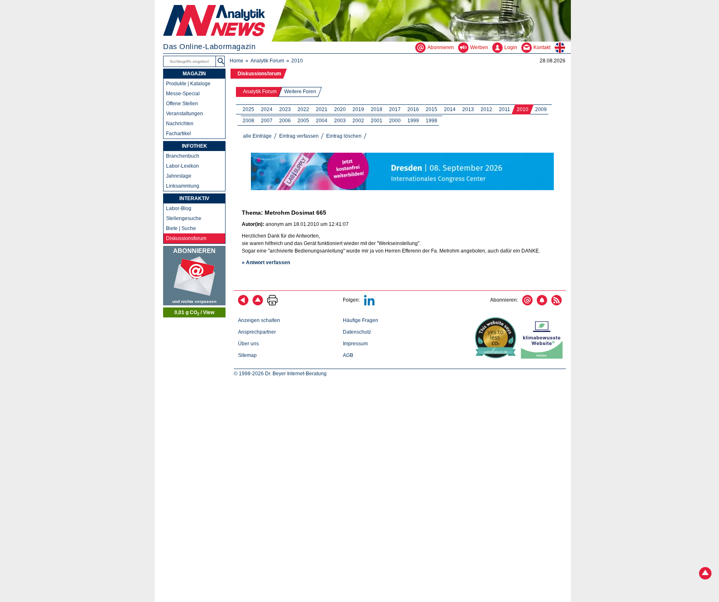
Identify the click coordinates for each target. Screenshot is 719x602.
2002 (358, 121)
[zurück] (243, 304)
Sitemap (247, 355)
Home (236, 61)
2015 (431, 109)
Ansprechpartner (257, 332)
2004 (321, 121)
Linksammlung (182, 186)
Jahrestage (178, 176)
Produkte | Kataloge (188, 84)
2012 (486, 109)
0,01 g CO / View (194, 313)
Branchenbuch (182, 156)
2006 (285, 121)
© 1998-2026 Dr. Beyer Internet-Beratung (280, 374)
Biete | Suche (181, 228)
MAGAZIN (194, 74)
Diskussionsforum (259, 74)
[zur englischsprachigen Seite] (563, 47)
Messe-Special (183, 94)
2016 (413, 109)
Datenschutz (357, 332)
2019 (358, 109)
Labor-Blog (178, 208)
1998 (431, 121)
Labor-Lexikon (182, 166)
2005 (303, 121)
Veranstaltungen (184, 113)
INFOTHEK (194, 146)
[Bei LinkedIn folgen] (369, 304)
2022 (303, 109)
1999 (413, 121)
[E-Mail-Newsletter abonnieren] (527, 304)
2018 (376, 109)
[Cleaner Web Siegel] (543, 357)
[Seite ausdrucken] (272, 304)
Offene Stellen (182, 104)
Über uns (248, 344)
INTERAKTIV (194, 198)
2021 (321, 109)
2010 (522, 109)
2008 (248, 121)
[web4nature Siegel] (497, 357)
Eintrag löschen (344, 136)
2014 (450, 109)
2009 (541, 109)
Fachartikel (178, 133)
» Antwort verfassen (266, 262)
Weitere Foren (300, 91)
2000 (395, 121)
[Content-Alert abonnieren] (542, 304)
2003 (340, 121)
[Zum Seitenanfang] (258, 304)
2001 (376, 121)
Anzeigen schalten (259, 320)
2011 (504, 109)
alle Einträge (257, 136)
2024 (267, 109)
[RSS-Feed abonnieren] (556, 304)
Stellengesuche (183, 218)
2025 (248, 109)
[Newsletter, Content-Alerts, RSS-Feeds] (194, 275)
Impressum (355, 344)
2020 (340, 109)
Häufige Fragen (360, 320)
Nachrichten (179, 123)
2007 (267, 121)
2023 (285, 109)
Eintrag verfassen (299, 136)
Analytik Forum (267, 61)
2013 (468, 109)
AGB (348, 355)
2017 (395, 109)
